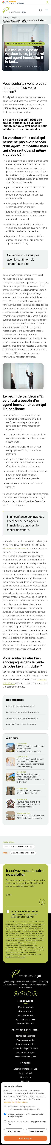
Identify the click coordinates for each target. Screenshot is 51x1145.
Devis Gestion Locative (25, 1056)
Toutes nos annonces (25, 1035)
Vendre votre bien (25, 1015)
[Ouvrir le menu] (46, 10)
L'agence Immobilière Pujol (25, 1068)
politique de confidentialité (15, 1102)
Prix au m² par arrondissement (21, 724)
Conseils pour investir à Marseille (22, 718)
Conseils (14, 18)
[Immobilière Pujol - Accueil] (14, 10)
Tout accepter (25, 1138)
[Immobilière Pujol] (25, 974)
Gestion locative (25, 1011)
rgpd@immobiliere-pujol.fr (15, 957)
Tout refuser (14, 1131)
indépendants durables (15, 548)
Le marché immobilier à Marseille (22, 712)
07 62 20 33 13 (27, 954)
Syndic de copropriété (25, 1019)
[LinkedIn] (35, 993)
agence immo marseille (22, 853)
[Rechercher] (40, 10)
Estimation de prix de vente (25, 1048)
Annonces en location (25, 1044)
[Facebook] (28, 993)
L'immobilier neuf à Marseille (20, 706)
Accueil (5, 18)
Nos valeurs (25, 1077)
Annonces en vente (25, 1040)
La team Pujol (25, 1073)
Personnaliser (36, 1131)
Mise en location (25, 1007)
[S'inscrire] (42, 902)
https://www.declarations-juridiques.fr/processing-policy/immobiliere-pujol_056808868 (21, 945)
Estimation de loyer (25, 1052)
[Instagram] (22, 993)
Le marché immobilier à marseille (24, 43)
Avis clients (25, 1081)
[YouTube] (16, 993)
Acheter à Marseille (25, 1023)
